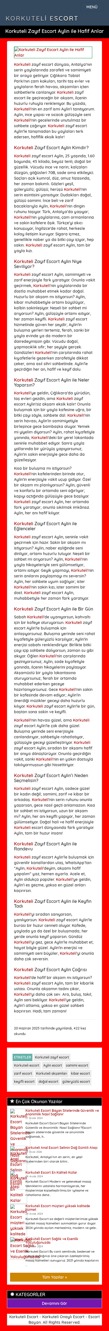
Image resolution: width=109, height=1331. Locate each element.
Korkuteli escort (26, 1065)
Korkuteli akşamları (51, 1073)
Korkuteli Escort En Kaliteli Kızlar (51, 1172)
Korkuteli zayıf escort (52, 1057)
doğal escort (48, 1081)
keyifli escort (24, 1081)
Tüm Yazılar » (54, 1277)
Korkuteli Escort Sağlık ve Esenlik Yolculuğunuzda (51, 1241)
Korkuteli (22, 64)
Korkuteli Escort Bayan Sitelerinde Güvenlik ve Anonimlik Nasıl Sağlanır (62, 1112)
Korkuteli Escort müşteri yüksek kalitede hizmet (57, 1208)
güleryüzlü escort (76, 1081)
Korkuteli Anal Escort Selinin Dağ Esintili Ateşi (61, 1148)
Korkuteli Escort (42, 18)
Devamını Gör (54, 1303)
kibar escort (80, 1073)
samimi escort (77, 1065)
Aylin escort (52, 1065)
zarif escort (23, 1073)
